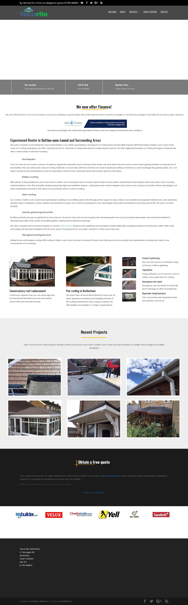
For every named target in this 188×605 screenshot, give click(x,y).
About (123, 12)
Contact (164, 12)
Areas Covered (150, 12)
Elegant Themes (39, 601)
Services (133, 12)
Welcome (112, 12)
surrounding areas (113, 476)
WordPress (66, 601)
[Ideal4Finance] (94, 127)
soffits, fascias (65, 226)
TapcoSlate (147, 269)
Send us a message (94, 492)
